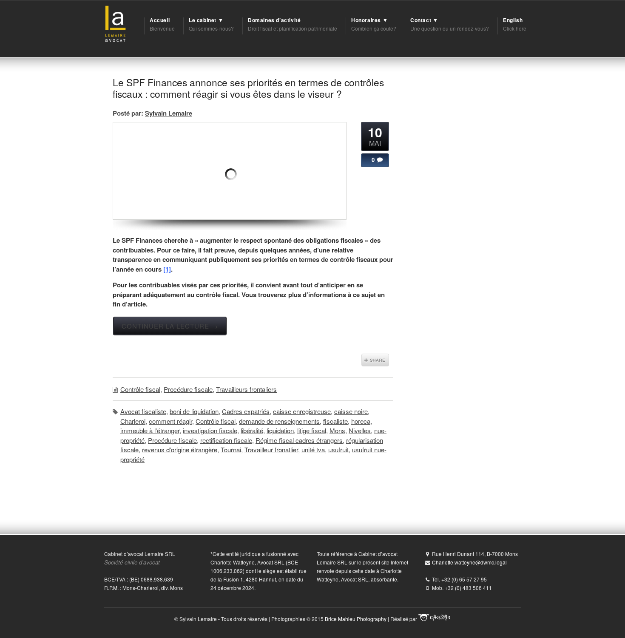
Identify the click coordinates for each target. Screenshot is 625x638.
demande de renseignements (279, 421)
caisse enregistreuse (302, 411)
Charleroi (132, 421)
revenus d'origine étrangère (179, 449)
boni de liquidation (194, 411)
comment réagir (170, 421)
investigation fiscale (210, 430)
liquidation (280, 430)
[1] (167, 269)
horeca (360, 421)
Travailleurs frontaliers (246, 389)
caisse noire (351, 411)
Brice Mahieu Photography (355, 618)
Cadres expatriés (246, 411)
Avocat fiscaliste (143, 411)
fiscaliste (335, 421)
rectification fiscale (226, 440)
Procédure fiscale (188, 389)
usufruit (338, 449)
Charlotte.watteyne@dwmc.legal (469, 562)
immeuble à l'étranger (149, 430)
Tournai (231, 449)
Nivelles (360, 430)
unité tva (313, 449)
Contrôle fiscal (140, 389)
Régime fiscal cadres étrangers (299, 440)
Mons (337, 430)
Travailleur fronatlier (271, 449)
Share (375, 360)
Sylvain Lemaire (168, 113)
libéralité (252, 430)
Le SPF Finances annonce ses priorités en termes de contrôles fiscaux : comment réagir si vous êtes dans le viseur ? (248, 87)
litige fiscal (311, 430)
